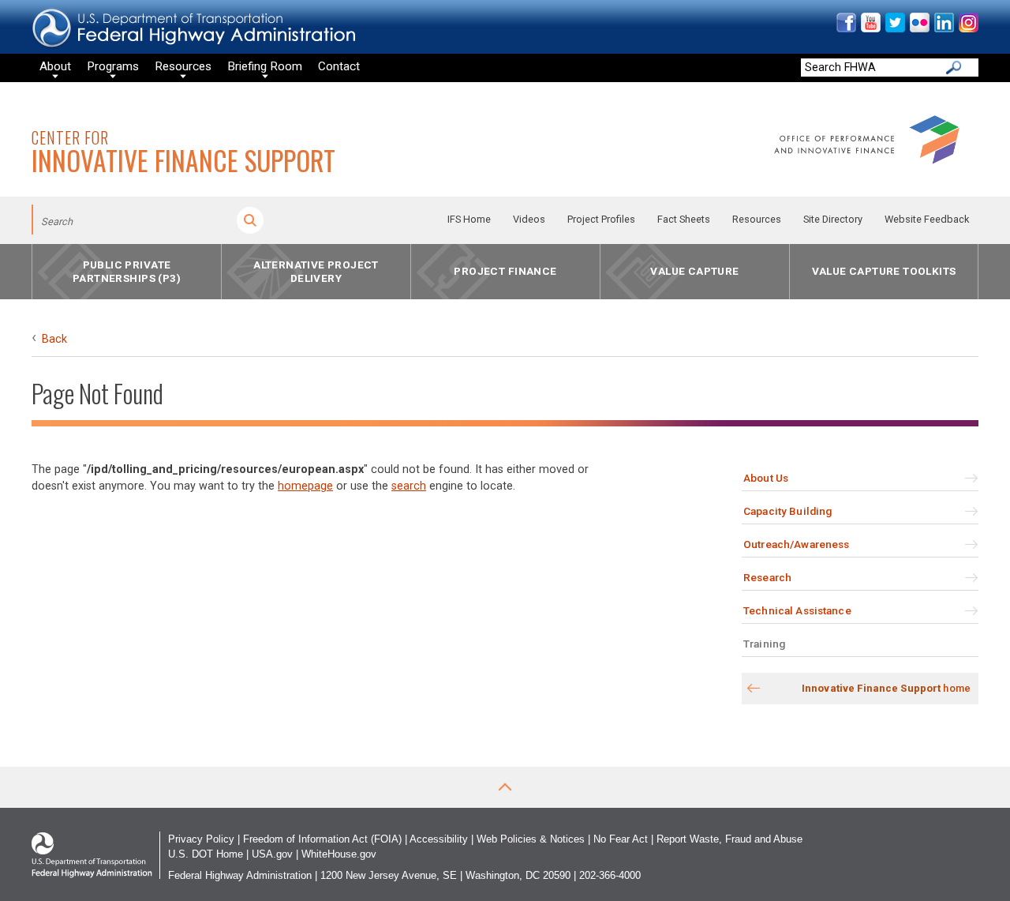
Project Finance (505, 271)
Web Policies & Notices (531, 839)
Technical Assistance (797, 610)
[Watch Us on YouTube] (870, 29)
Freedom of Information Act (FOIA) (322, 839)
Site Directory (832, 219)
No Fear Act (620, 839)
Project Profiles (601, 219)
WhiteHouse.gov (338, 854)
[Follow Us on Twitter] (894, 29)
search (408, 486)
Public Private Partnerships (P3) (127, 271)
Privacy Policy (201, 839)
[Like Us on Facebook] (845, 29)
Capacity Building (787, 511)
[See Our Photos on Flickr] (919, 29)
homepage (305, 486)
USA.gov (272, 854)
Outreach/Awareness (796, 544)
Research (767, 577)
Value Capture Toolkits (884, 271)
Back (54, 339)
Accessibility (439, 839)
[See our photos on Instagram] (967, 29)
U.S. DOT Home (205, 854)
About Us (765, 477)
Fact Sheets (683, 219)
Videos (529, 219)
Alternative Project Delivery (316, 271)
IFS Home (469, 219)
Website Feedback (927, 219)
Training (764, 643)
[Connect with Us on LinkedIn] (943, 29)
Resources (756, 219)
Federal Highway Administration (240, 875)
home (886, 688)
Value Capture (694, 271)
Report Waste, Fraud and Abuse (729, 839)
